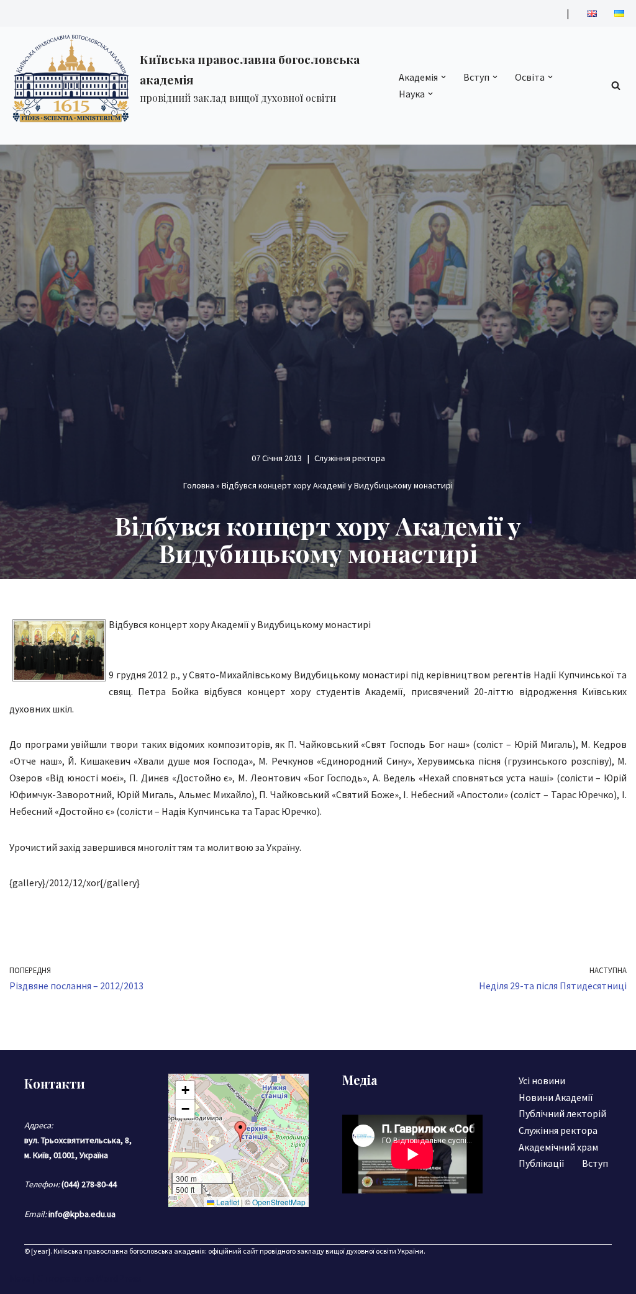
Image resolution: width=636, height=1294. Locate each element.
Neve (19, 1278)
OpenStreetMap (279, 1202)
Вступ (595, 1163)
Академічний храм (558, 1147)
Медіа (359, 1079)
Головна (198, 485)
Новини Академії (556, 1097)
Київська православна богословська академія (129, 1251)
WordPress (119, 1278)
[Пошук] (615, 85)
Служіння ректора (349, 458)
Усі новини (542, 1080)
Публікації (542, 1163)
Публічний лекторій (562, 1113)
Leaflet (226, 1202)
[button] (443, 76)
